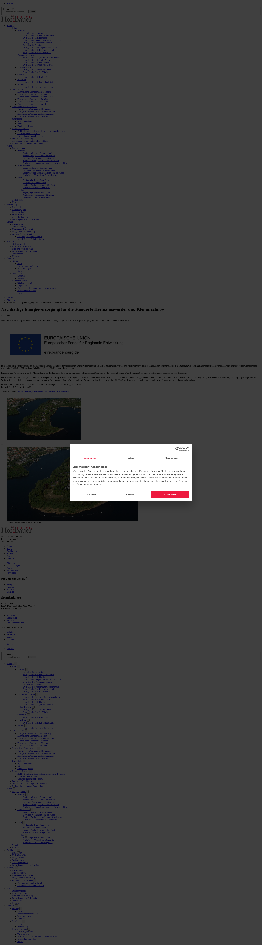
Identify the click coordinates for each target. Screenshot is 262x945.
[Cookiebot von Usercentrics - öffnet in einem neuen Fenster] (177, 449)
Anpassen (129, 494)
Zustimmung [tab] (90, 458)
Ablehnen (91, 494)
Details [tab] (131, 458)
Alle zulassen (170, 494)
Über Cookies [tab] (171, 458)
